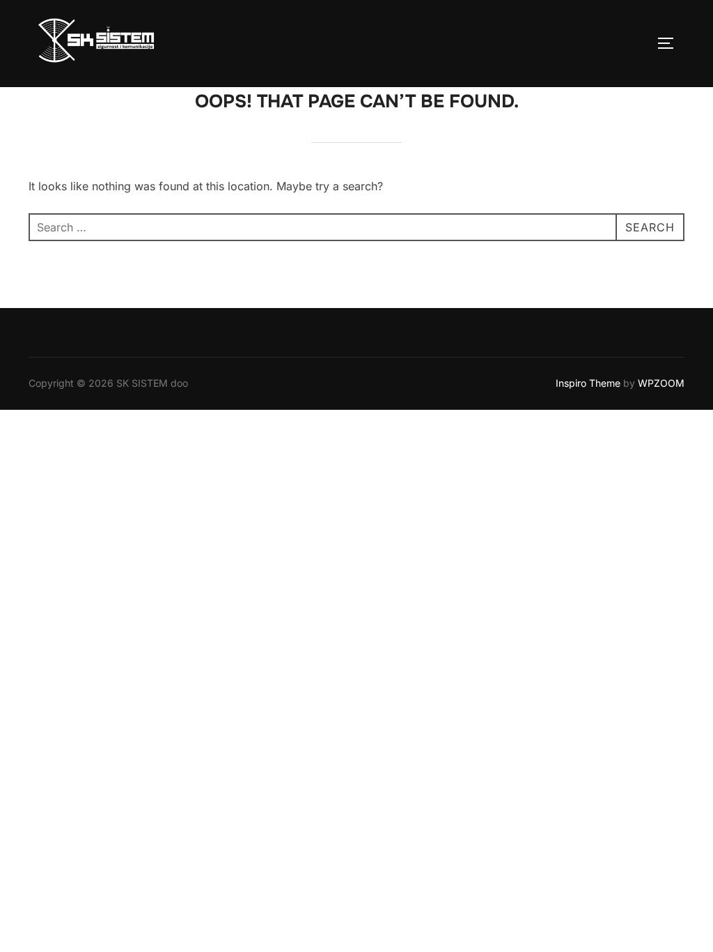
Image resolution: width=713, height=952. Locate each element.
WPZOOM (661, 383)
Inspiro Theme (588, 383)
